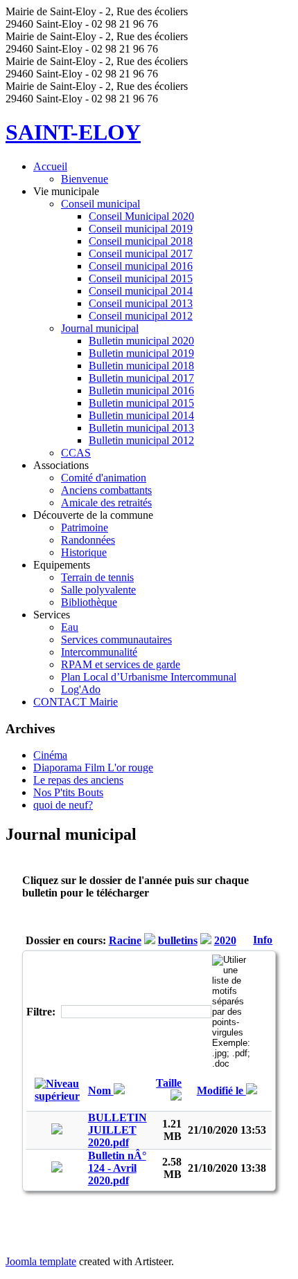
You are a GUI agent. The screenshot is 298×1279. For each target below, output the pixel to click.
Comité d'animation (103, 478)
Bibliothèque (89, 602)
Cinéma (50, 755)
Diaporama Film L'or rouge (93, 767)
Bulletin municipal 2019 (141, 353)
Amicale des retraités (106, 502)
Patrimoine (84, 527)
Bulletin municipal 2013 (141, 428)
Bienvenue (84, 179)
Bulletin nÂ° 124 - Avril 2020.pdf (117, 1168)
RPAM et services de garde (120, 664)
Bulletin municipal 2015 (141, 403)
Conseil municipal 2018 (141, 241)
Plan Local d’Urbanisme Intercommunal (148, 677)
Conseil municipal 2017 (141, 253)
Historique (84, 552)
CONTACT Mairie (75, 702)
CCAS (76, 453)
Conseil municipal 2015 (141, 278)
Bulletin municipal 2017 (141, 378)
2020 (225, 940)
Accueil (50, 166)
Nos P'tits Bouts (68, 792)
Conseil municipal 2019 (141, 228)
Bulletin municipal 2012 (141, 440)
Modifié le (221, 1090)
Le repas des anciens (78, 780)
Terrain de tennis (97, 577)
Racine (125, 940)
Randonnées (88, 540)
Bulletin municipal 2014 (141, 415)
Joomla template (41, 1261)
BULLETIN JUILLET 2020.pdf (117, 1130)
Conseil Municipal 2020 (141, 216)
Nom (101, 1090)
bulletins (178, 940)
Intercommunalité (99, 652)
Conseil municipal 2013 (141, 303)
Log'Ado (80, 689)
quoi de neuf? (63, 805)
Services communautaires (116, 639)
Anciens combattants (106, 490)
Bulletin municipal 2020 (141, 341)
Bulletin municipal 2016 (141, 390)
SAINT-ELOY (73, 132)
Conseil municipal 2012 (141, 316)
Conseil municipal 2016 (141, 266)
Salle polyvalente (98, 590)
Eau (69, 627)
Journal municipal (100, 328)
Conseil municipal (100, 204)
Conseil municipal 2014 (141, 291)
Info (262, 940)
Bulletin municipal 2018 (141, 365)
